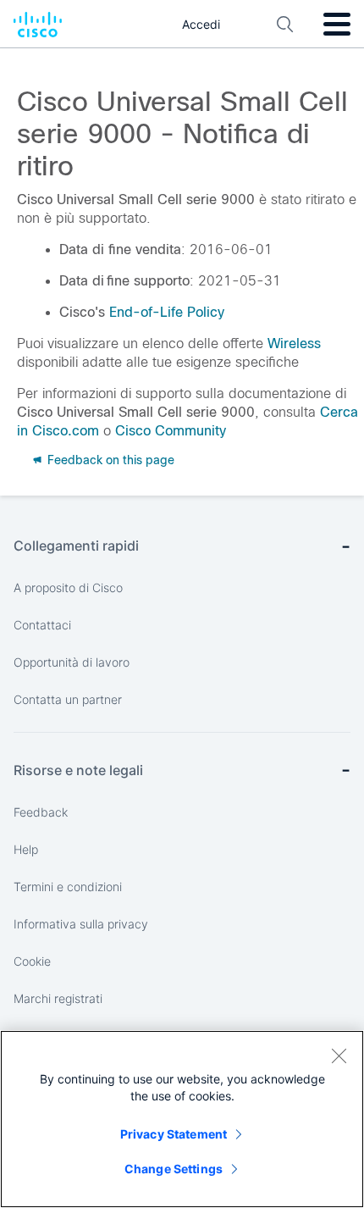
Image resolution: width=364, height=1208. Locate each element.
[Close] (338, 1055)
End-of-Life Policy (166, 312)
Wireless (294, 343)
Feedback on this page (109, 460)
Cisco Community (170, 431)
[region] (182, 1119)
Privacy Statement (173, 1134)
